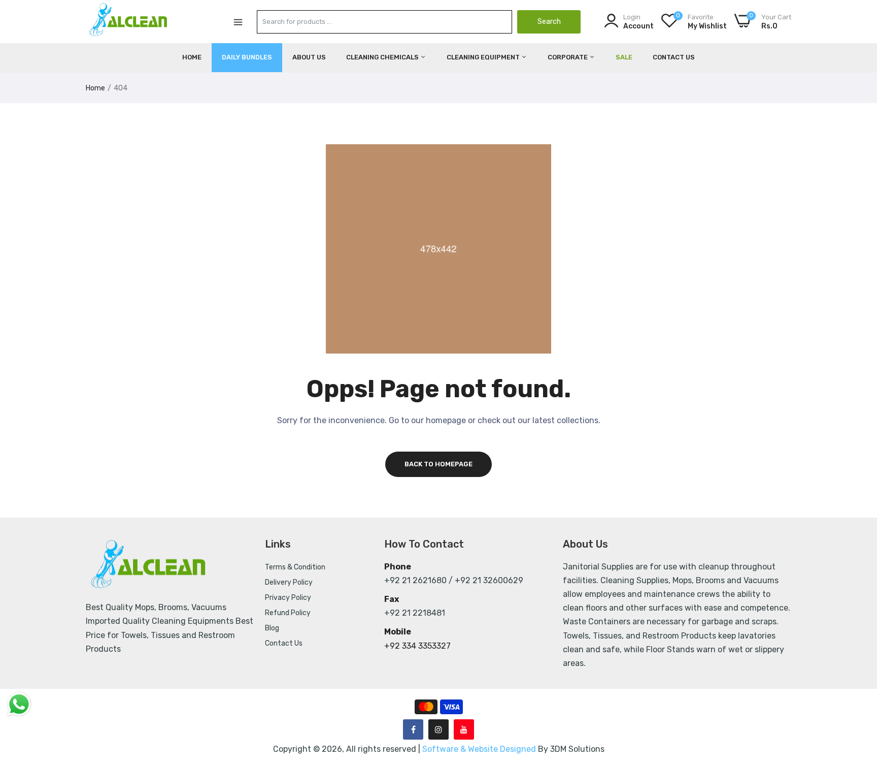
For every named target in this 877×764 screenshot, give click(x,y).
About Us (309, 57)
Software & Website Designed (480, 749)
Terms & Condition (295, 567)
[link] (856, 690)
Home (191, 57)
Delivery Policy (289, 582)
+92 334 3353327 (417, 646)
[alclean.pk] (129, 21)
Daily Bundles (247, 57)
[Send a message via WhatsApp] (19, 704)
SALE (624, 57)
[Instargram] (438, 729)
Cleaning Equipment (484, 57)
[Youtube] (464, 729)
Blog (272, 628)
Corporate (568, 57)
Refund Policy (288, 613)
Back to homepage (438, 464)
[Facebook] (413, 729)
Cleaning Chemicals (383, 57)
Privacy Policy (288, 597)
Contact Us (674, 57)
